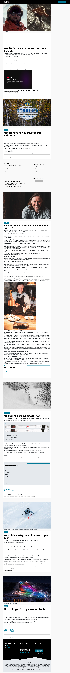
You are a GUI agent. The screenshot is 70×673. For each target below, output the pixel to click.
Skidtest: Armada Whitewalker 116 (12, 181)
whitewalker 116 (33, 496)
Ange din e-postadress (39, 166)
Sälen (12, 637)
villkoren (43, 178)
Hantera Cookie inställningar (40, 653)
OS (10, 570)
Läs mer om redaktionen (24, 652)
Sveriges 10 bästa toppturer (9, 369)
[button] (56, 1)
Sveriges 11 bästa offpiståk (9, 371)
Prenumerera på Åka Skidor (39, 651)
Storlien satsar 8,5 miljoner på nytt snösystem (15, 165)
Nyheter (5, 157)
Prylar (7, 496)
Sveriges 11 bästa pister (8, 368)
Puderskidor (16, 496)
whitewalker (28, 496)
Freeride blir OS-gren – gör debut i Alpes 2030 (14, 173)
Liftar (10, 157)
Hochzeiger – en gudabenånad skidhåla (13, 186)
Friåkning (8, 570)
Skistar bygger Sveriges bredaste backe (13, 179)
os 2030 (12, 570)
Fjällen (10, 637)
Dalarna (8, 637)
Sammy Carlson (21, 496)
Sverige (16, 157)
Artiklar (5, 496)
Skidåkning (15, 637)
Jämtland (8, 157)
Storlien (13, 157)
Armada (13, 496)
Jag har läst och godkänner (39, 178)
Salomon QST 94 (7, 489)
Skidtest (10, 496)
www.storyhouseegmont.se (43, 667)
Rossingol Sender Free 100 (9, 490)
